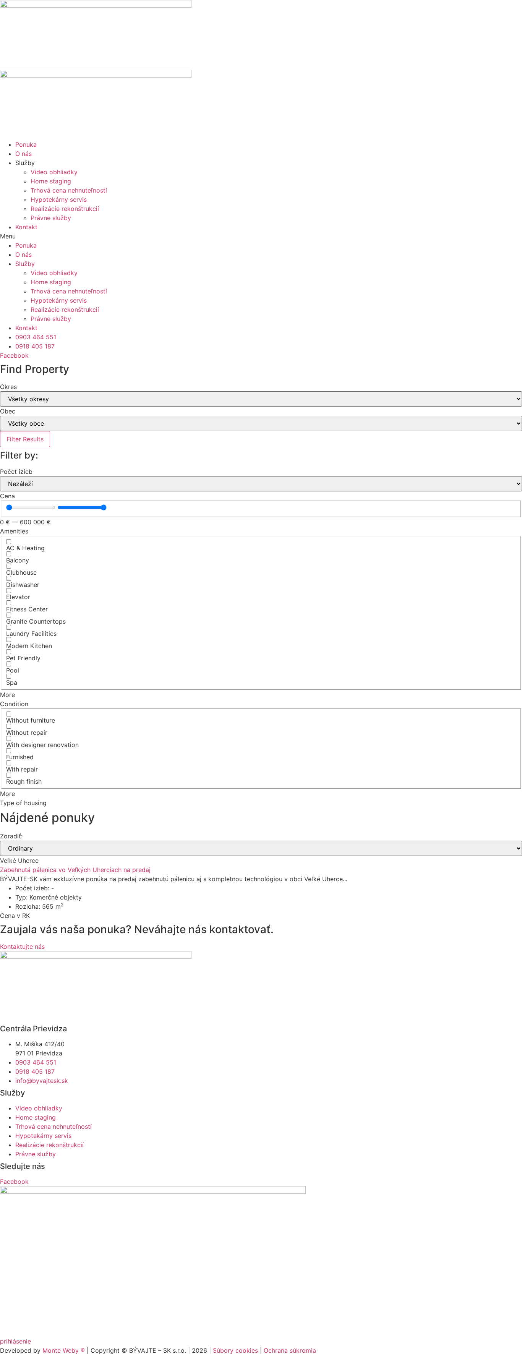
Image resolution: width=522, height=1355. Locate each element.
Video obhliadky (54, 172)
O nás (23, 153)
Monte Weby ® (63, 1350)
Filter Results (25, 439)
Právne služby (51, 218)
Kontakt (26, 227)
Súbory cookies (235, 1350)
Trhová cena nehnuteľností (69, 190)
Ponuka (26, 144)
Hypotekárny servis (59, 199)
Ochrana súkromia (290, 1350)
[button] (261, 236)
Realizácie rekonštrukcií (65, 208)
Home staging (51, 181)
